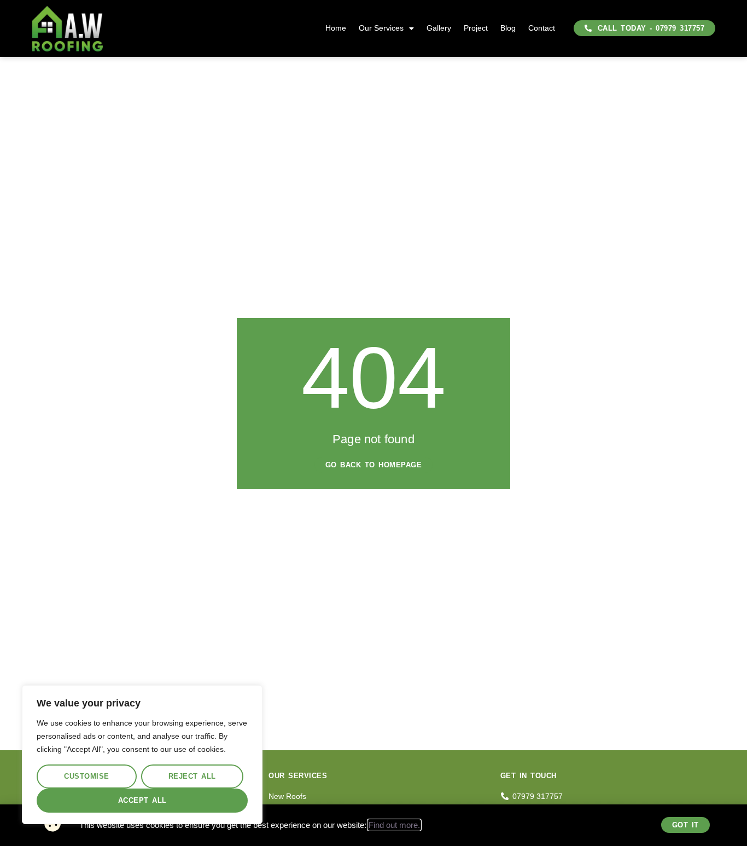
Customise (86, 776)
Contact (541, 28)
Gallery (439, 28)
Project (476, 28)
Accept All (142, 800)
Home (335, 28)
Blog (508, 28)
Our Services (381, 28)
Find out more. (394, 825)
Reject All (192, 776)
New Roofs (287, 796)
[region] (142, 754)
